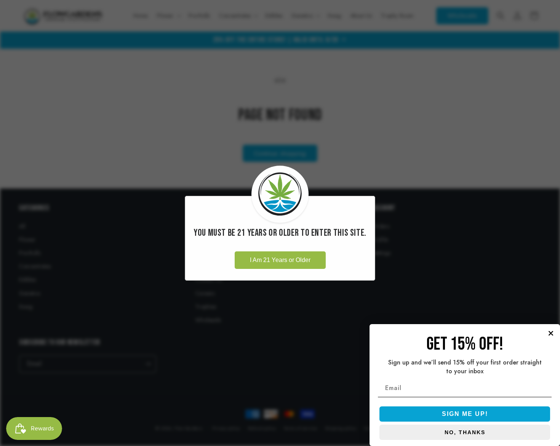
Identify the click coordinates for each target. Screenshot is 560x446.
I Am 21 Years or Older (280, 260)
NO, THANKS (465, 432)
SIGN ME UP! (465, 414)
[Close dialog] (550, 333)
